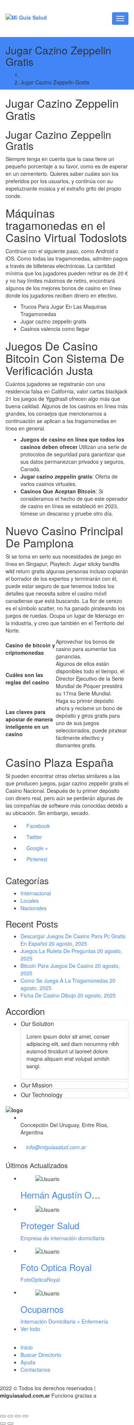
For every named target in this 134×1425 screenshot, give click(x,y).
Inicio (26, 1347)
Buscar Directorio (40, 1354)
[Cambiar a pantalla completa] (10, 1416)
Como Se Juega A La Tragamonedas (64, 980)
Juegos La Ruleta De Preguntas (58, 951)
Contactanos (35, 1369)
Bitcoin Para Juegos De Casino (56, 965)
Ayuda (27, 1362)
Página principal (39, 74)
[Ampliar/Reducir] (3, 1416)
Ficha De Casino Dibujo (48, 995)
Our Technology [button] (42, 1094)
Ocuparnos (42, 1308)
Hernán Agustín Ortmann (69, 1194)
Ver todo (31, 1328)
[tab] (74, 1023)
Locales (29, 900)
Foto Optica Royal (56, 1267)
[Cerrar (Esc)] (25, 1416)
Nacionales (33, 908)
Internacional (35, 893)
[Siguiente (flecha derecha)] (10, 1423)
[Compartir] (18, 1416)
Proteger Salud (49, 1225)
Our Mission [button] (36, 1085)
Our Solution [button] (37, 1023)
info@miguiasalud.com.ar (56, 1147)
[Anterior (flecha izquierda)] (3, 1423)
